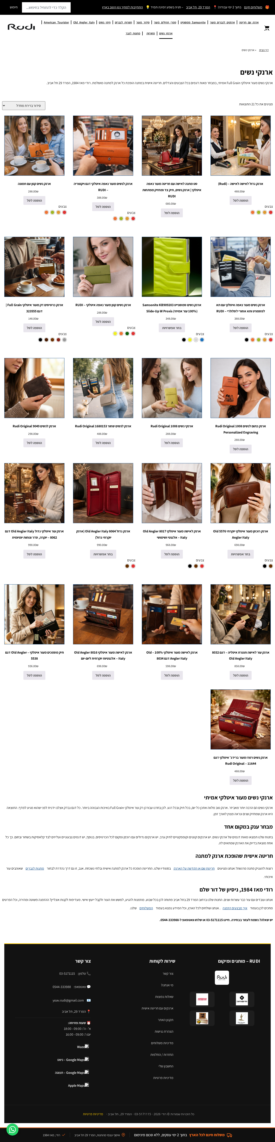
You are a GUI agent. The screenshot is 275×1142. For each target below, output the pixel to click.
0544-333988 (62, 987)
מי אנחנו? (167, 985)
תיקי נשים (104, 22)
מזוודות (151, 33)
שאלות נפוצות (164, 996)
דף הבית (264, 50)
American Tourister (56, 22)
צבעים (269, 206)
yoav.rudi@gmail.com (68, 1000)
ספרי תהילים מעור (165, 22)
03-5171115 (67, 973)
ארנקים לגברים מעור (222, 22)
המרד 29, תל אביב (198, 7)
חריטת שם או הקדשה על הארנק (194, 868)
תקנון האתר (165, 1020)
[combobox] (46, 7)
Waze (81, 1047)
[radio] (271, 212)
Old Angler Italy (84, 22)
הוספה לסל (240, 200)
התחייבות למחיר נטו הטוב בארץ (122, 7)
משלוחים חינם (253, 7)
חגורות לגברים (123, 22)
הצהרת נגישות (164, 1031)
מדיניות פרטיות (163, 1078)
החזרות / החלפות (161, 1054)
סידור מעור (143, 22)
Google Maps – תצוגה (70, 1072)
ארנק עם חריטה (249, 22)
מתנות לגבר (133, 33)
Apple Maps (76, 1085)
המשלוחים (146, 908)
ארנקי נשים (166, 33)
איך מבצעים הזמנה (235, 908)
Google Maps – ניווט (71, 1059)
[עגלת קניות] (264, 28)
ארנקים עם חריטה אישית (157, 1008)
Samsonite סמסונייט (193, 22)
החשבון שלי (166, 1066)
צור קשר (168, 973)
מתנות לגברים (35, 868)
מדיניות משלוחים (162, 1043)
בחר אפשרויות (172, 328)
